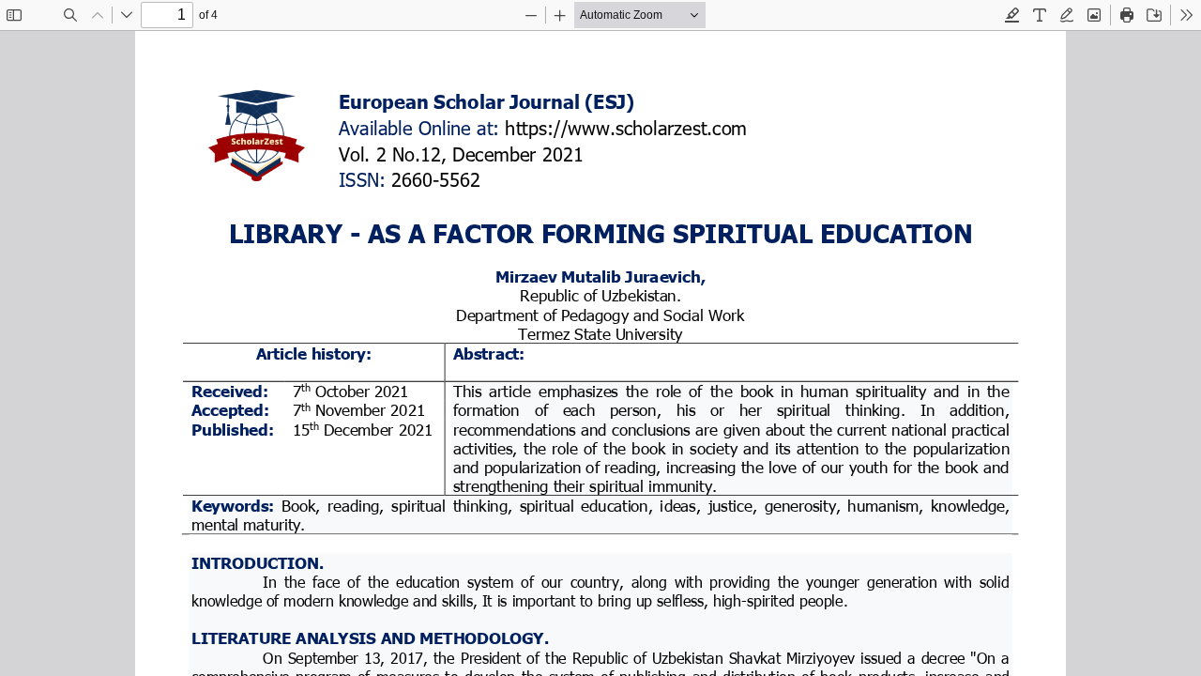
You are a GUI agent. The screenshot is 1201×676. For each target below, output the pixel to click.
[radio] (1012, 15)
